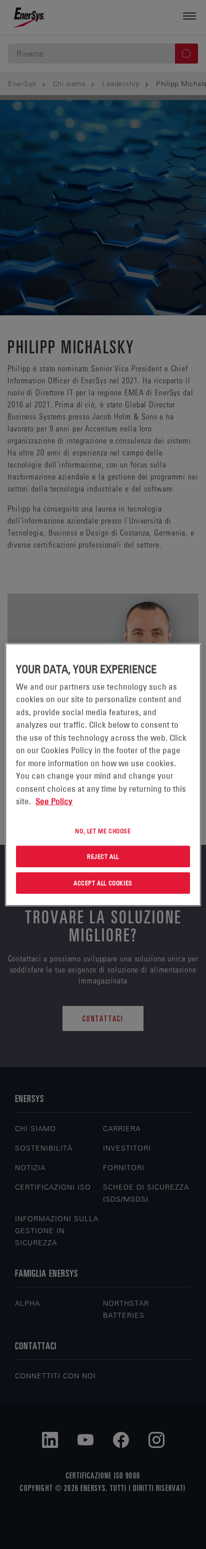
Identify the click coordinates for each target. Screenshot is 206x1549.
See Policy (54, 801)
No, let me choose (102, 830)
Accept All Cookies (103, 883)
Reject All (103, 856)
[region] (102, 774)
